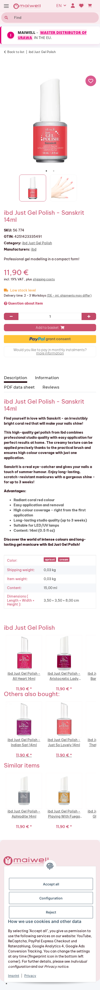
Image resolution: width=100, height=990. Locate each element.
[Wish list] (81, 5)
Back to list (16, 52)
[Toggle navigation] (6, 6)
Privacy (30, 976)
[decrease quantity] (11, 316)
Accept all (51, 884)
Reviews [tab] (50, 387)
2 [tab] (53, 171)
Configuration (51, 898)
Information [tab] (47, 378)
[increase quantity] (89, 316)
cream (63, 559)
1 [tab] (46, 171)
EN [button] (59, 5)
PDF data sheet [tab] (19, 387)
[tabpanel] (50, 121)
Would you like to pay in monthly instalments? (50, 351)
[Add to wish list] (90, 81)
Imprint (13, 976)
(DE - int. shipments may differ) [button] (69, 295)
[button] (72, 5)
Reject (51, 912)
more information (50, 353)
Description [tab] (15, 378)
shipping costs (44, 279)
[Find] (5, 17)
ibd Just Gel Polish (37, 243)
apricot (50, 559)
